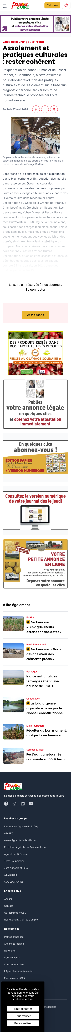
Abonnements (12, 957)
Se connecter (35, 289)
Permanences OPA (14, 978)
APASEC (8, 833)
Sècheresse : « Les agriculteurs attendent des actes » (44, 627)
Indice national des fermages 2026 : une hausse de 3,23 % (42, 681)
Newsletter (10, 950)
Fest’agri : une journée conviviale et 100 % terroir (46, 756)
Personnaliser (23, 1023)
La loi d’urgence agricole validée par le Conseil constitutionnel (45, 708)
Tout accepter (23, 1008)
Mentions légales (46, 1006)
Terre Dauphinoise (14, 860)
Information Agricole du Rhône (21, 826)
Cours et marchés (14, 964)
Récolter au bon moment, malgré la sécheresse (46, 732)
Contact (8, 905)
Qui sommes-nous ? (15, 912)
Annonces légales (14, 943)
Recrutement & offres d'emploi (21, 919)
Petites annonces (13, 936)
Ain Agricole (10, 874)
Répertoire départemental (18, 971)
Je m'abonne (35, 314)
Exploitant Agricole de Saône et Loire (25, 847)
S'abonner (52, 5)
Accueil (8, 898)
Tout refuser (23, 1016)
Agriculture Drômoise (16, 854)
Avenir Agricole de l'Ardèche (20, 840)
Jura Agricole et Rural (16, 867)
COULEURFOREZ (13, 881)
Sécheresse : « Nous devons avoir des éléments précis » (43, 654)
